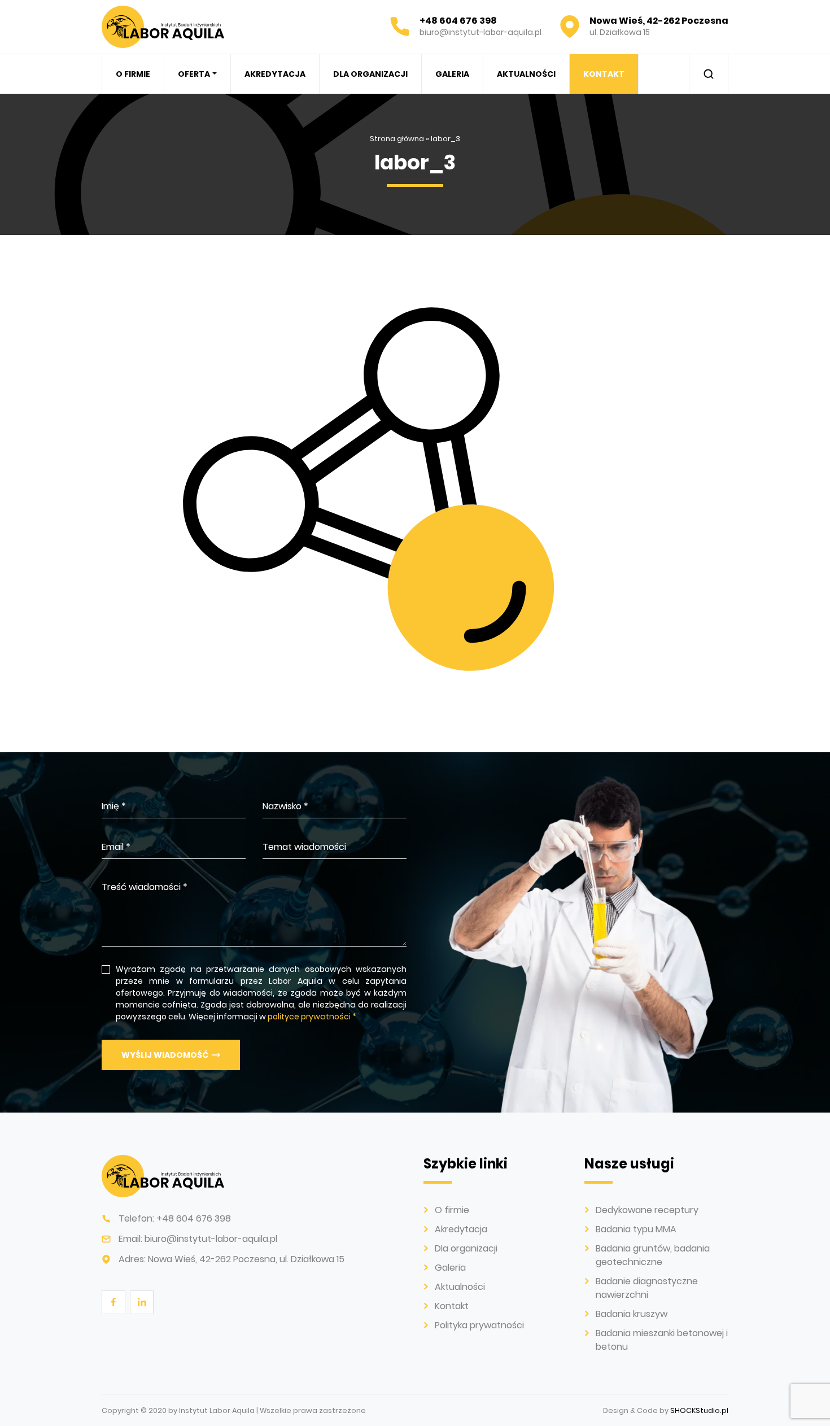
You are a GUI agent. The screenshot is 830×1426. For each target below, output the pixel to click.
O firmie (133, 74)
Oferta (194, 74)
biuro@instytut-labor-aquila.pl (211, 1238)
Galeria (452, 74)
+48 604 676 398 (193, 1218)
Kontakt (603, 74)
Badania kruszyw (631, 1313)
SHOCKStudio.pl (699, 1410)
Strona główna (397, 138)
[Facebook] (113, 1301)
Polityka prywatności (479, 1325)
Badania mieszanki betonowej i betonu (263, 236)
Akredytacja (274, 74)
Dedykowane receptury (647, 1209)
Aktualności (526, 74)
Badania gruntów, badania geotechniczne (653, 1255)
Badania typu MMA (636, 1229)
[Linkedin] (141, 1301)
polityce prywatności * (312, 1016)
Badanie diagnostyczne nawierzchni (647, 1288)
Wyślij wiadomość (164, 1055)
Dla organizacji (370, 74)
